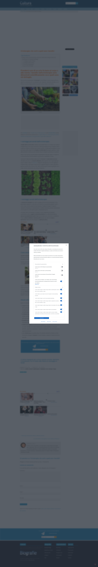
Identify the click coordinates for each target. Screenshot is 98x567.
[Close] (67, 245)
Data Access (49, 321)
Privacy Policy (55, 321)
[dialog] (49, 283)
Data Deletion (43, 321)
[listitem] (49, 264)
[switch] (61, 267)
